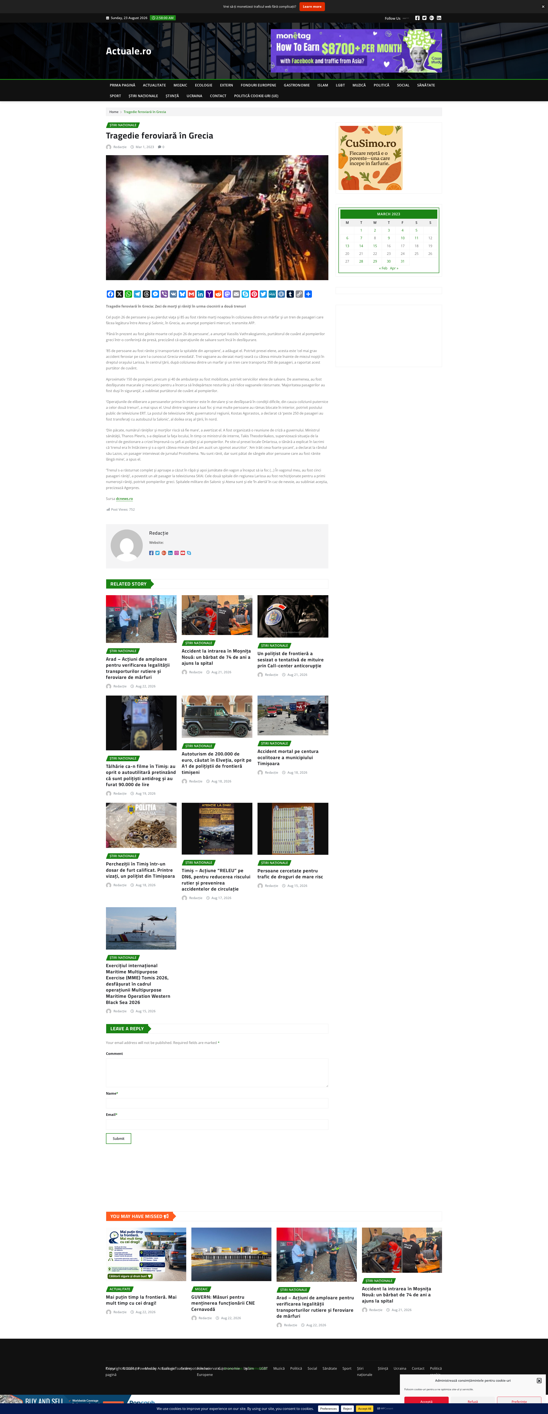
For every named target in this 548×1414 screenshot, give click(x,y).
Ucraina (194, 96)
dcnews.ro (124, 498)
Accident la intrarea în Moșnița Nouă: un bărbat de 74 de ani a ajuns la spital (216, 657)
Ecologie (203, 85)
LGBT (340, 85)
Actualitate (154, 85)
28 (361, 261)
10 (403, 238)
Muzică (359, 85)
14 (361, 246)
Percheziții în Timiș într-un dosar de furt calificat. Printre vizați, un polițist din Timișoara (140, 869)
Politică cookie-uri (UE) (256, 96)
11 (416, 238)
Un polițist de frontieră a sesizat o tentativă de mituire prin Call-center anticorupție (291, 659)
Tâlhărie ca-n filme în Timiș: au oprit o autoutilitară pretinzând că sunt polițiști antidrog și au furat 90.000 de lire (141, 775)
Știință (172, 96)
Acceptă (426, 1401)
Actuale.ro (129, 51)
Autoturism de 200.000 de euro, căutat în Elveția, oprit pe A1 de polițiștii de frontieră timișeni (217, 763)
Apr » (394, 268)
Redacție (120, 147)
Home (114, 112)
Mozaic (180, 85)
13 (347, 246)
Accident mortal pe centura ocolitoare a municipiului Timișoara (288, 757)
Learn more (312, 6)
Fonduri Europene (258, 85)
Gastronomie (297, 85)
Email (112, 1114)
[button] (539, 1380)
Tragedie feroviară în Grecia (145, 112)
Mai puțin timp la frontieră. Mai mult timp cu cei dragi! (141, 1300)
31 (403, 261)
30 (389, 261)
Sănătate (426, 85)
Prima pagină (122, 85)
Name (112, 1093)
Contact (218, 96)
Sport (115, 96)
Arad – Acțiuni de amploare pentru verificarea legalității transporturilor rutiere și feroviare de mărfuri (138, 668)
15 (375, 246)
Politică (381, 85)
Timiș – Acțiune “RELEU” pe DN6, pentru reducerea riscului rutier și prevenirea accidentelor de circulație (216, 879)
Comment (114, 1053)
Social (403, 85)
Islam (322, 85)
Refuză (473, 1401)
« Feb (383, 268)
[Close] (543, 6)
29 (375, 261)
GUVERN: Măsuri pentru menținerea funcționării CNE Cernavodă (223, 1303)
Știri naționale (143, 96)
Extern (226, 85)
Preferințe (519, 1401)
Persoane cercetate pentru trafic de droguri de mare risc (290, 873)
